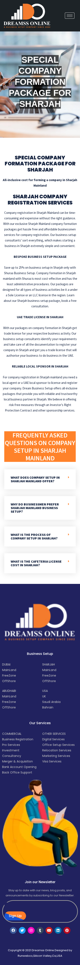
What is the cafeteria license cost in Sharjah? (36, 563)
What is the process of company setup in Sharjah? (34, 536)
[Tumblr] (40, 930)
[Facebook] (13, 930)
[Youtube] (49, 930)
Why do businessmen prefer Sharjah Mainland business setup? (35, 508)
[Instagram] (31, 930)
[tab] (40, 479)
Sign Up (15, 915)
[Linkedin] (58, 930)
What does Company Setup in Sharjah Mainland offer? (35, 479)
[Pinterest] (67, 930)
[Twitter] (22, 930)
